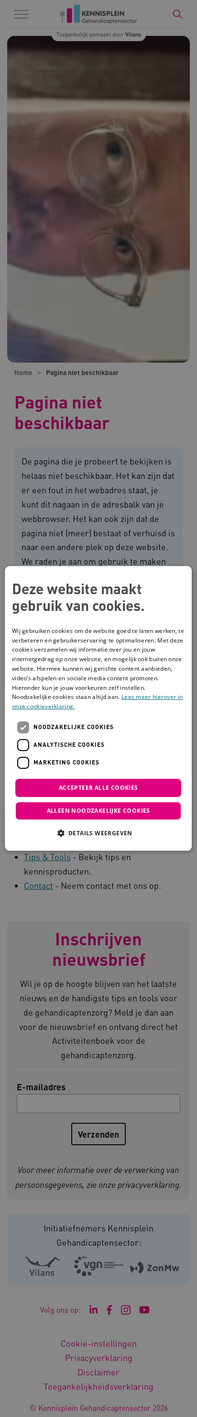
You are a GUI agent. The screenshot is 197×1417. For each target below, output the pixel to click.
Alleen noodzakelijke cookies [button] (98, 811)
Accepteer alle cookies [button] (98, 788)
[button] (98, 833)
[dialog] (98, 708)
